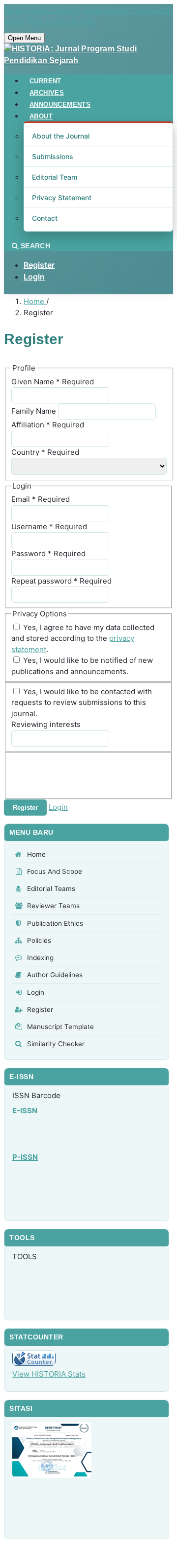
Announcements (60, 104)
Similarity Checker (56, 1044)
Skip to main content (43, 10)
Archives (47, 92)
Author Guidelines (55, 975)
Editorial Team (54, 177)
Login (34, 276)
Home (35, 301)
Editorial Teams (51, 888)
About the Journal (60, 136)
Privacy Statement (61, 197)
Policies (39, 940)
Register (39, 265)
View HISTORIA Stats (49, 1374)
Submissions (52, 156)
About (41, 116)
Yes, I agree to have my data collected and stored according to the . (82, 638)
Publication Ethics (55, 923)
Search (34, 246)
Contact (45, 218)
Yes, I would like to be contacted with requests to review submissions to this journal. (81, 702)
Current (45, 81)
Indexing (40, 957)
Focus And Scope (54, 871)
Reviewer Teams (53, 906)
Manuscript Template (60, 1027)
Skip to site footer (60, 21)
